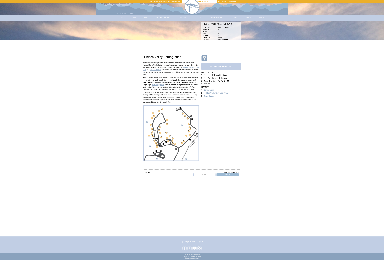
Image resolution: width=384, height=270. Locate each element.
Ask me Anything (216, 18)
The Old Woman (155, 70)
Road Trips (182, 18)
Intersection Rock (189, 67)
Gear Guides (120, 18)
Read (146, 18)
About (200, 18)
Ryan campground (158, 85)
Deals (248, 18)
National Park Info (163, 18)
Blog (134, 18)
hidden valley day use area (216, 93)
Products (234, 18)
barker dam (209, 90)
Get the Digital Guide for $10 (221, 66)
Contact (262, 18)
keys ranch (209, 96)
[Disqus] (192, 211)
